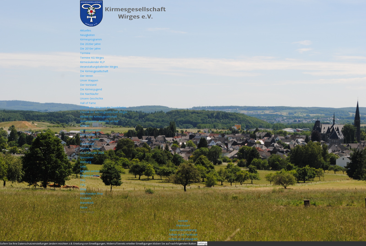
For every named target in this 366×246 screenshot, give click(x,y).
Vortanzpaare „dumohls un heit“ (99, 121)
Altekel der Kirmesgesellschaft (98, 116)
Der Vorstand (88, 85)
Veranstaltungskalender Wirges (99, 66)
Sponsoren (86, 157)
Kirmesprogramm (91, 39)
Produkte (85, 198)
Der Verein (86, 76)
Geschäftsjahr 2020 (92, 153)
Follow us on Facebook (183, 234)
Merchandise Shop (91, 193)
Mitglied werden (90, 171)
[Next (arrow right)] (359, 123)
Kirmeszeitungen (90, 130)
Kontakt (183, 221)
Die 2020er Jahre (90, 44)
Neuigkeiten (87, 35)
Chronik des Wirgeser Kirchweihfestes (103, 107)
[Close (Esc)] (362, 4)
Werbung (85, 162)
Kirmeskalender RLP (92, 62)
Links (83, 166)
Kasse (83, 207)
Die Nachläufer (89, 94)
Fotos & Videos (89, 139)
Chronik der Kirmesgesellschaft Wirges (103, 112)
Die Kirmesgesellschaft (94, 71)
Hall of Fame (88, 103)
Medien (84, 125)
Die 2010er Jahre (90, 48)
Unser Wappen (89, 80)
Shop (83, 189)
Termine (85, 53)
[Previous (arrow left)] (6, 123)
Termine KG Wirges (92, 57)
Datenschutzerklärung (183, 230)
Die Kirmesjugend (91, 89)
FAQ (82, 180)
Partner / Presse (90, 148)
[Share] (353, 4)
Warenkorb (87, 202)
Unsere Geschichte (91, 98)
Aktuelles (85, 30)
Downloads (87, 144)
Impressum (183, 225)
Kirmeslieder (87, 134)
